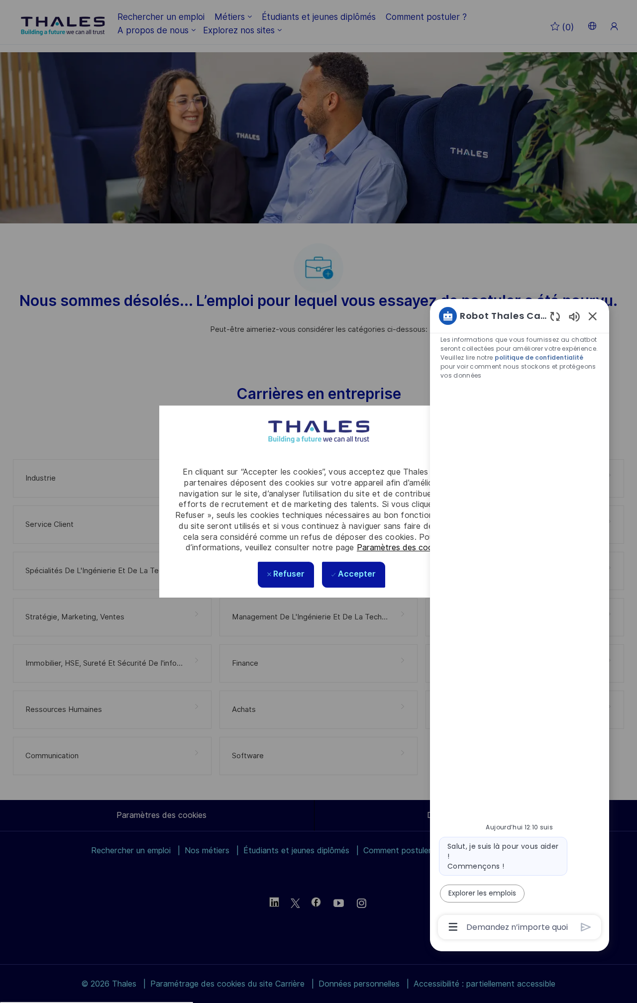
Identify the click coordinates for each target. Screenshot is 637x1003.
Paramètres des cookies (402, 547)
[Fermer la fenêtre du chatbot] (592, 316)
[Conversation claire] (555, 316)
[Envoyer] (586, 927)
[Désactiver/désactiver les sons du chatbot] (574, 316)
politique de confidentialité (539, 357)
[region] (519, 620)
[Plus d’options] (453, 927)
